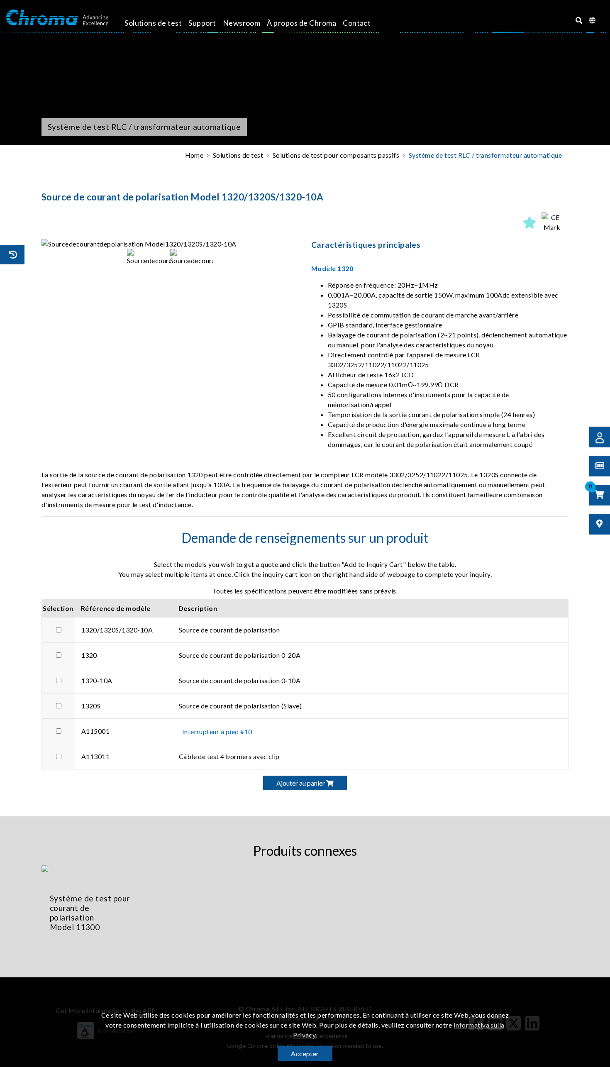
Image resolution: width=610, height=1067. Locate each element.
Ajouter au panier (301, 783)
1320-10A (96, 680)
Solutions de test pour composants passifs (336, 155)
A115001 (95, 731)
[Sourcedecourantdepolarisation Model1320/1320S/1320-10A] (170, 244)
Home (194, 155)
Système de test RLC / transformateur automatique (485, 155)
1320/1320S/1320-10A (117, 630)
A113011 (95, 756)
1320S (90, 706)
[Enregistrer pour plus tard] (530, 222)
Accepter (305, 1053)
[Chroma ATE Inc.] (57, 18)
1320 (89, 655)
